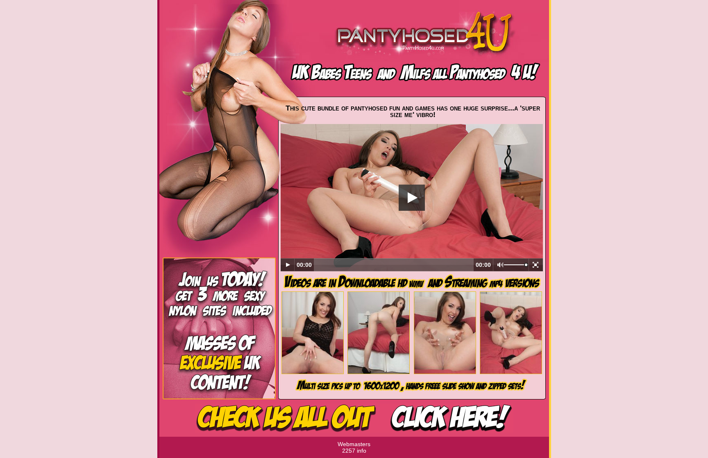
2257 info (354, 450)
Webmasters (354, 444)
